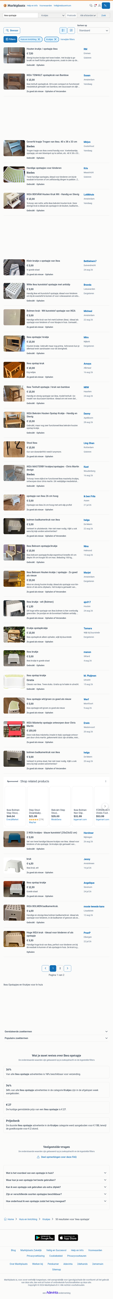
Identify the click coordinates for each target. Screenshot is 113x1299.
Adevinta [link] (68, 1264)
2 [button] (60, 968)
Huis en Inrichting (28, 39)
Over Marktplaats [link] (19, 1264)
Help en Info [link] (77, 1250)
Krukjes (49, 39)
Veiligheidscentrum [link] (62, 5)
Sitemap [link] (56, 1269)
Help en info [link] (32, 5)
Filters (12, 39)
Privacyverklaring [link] (36, 1255)
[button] (95, 5)
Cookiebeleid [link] (56, 1255)
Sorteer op (82, 25)
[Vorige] (45, 968)
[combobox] (20, 15)
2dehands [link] (82, 1264)
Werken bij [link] (37, 1264)
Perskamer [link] (53, 1264)
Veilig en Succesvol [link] (56, 1250)
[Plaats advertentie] (106, 5)
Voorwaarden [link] (45, 5)
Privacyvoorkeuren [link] (76, 1255)
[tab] (63, 30)
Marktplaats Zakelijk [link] (31, 1250)
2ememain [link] (97, 1264)
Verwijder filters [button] (67, 39)
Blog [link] (13, 1250)
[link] (14, 5)
